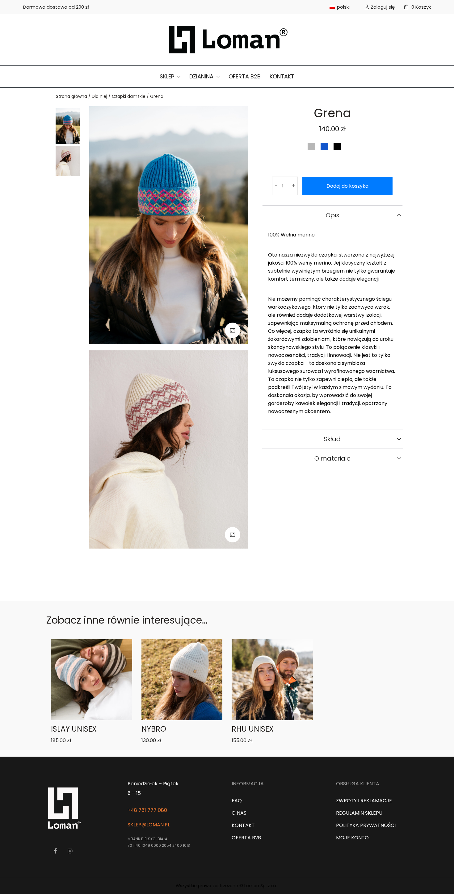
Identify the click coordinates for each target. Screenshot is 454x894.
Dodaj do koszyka (347, 186)
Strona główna (71, 96)
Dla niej (99, 96)
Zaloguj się (383, 7)
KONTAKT (282, 76)
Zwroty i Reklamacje (364, 800)
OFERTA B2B (245, 76)
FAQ (237, 800)
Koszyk (421, 7)
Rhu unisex (253, 729)
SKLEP (168, 76)
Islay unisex (74, 729)
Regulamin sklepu (359, 813)
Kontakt (243, 825)
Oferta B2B (246, 837)
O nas (239, 813)
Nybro (153, 729)
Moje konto (352, 837)
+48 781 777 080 (147, 810)
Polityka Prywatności (366, 825)
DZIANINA (202, 76)
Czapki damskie (128, 96)
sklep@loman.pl (149, 824)
